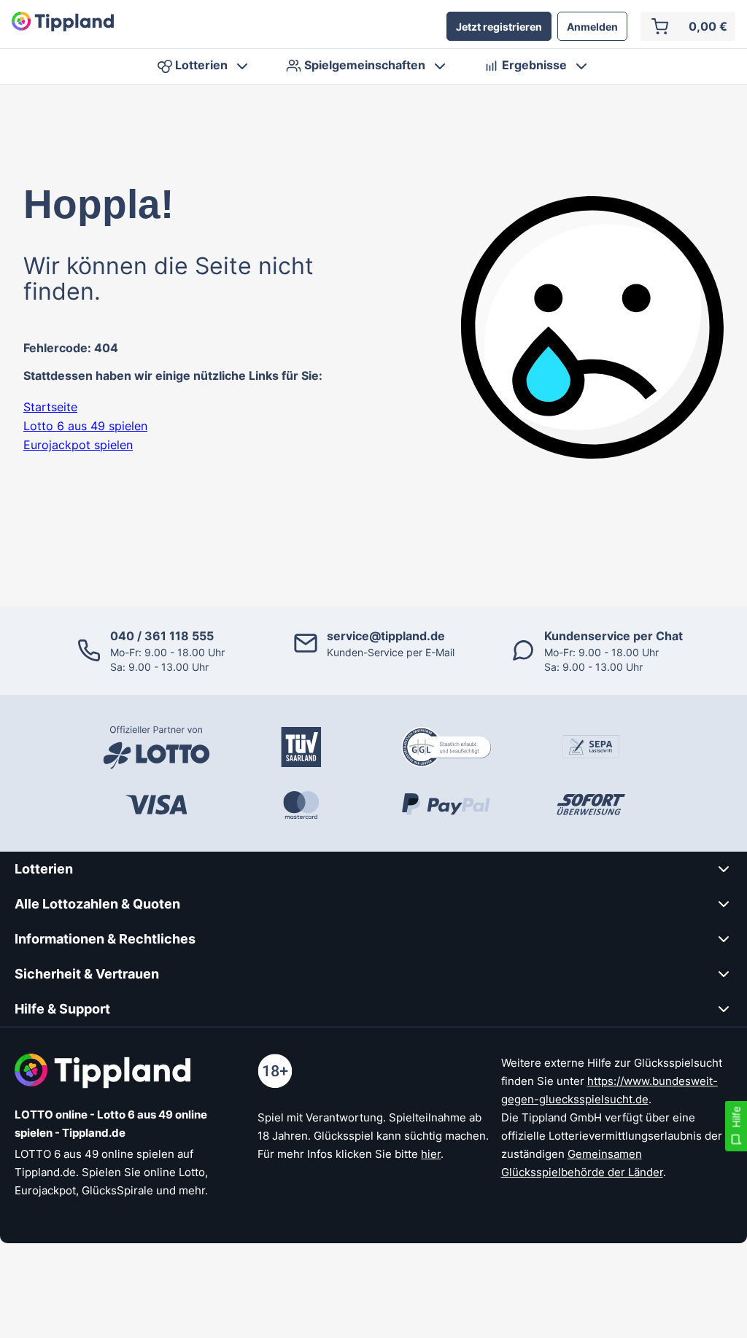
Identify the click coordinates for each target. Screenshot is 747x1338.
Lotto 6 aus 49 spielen (85, 426)
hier (431, 1154)
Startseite (50, 407)
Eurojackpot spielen (78, 444)
